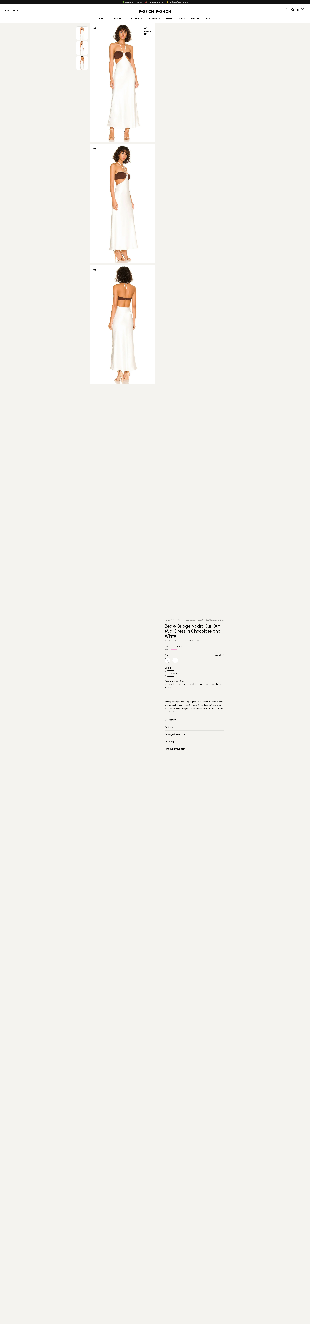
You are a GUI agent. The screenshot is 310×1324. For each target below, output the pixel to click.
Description (170, 719)
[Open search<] (292, 9)
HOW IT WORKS (11, 10)
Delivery (169, 726)
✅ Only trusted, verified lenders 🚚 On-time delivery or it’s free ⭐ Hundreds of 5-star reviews (155, 2)
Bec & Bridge (175, 640)
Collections (177, 620)
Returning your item (175, 748)
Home (167, 620)
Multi (172, 673)
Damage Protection (175, 734)
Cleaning (169, 741)
